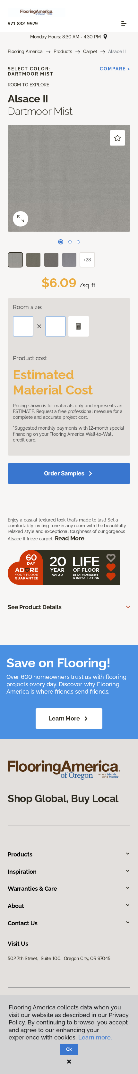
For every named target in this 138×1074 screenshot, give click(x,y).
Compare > (115, 68)
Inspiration (22, 871)
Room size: (27, 307)
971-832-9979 (23, 23)
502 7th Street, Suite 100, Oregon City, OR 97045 (59, 958)
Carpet (90, 51)
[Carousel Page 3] (78, 241)
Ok (69, 1049)
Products (63, 51)
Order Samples (64, 473)
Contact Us (23, 923)
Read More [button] (69, 538)
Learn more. (95, 1037)
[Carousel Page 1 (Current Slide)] (60, 241)
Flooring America (25, 51)
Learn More (64, 718)
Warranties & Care (32, 888)
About (16, 906)
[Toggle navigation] (123, 23)
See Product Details (35, 607)
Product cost (30, 358)
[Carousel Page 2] (70, 241)
